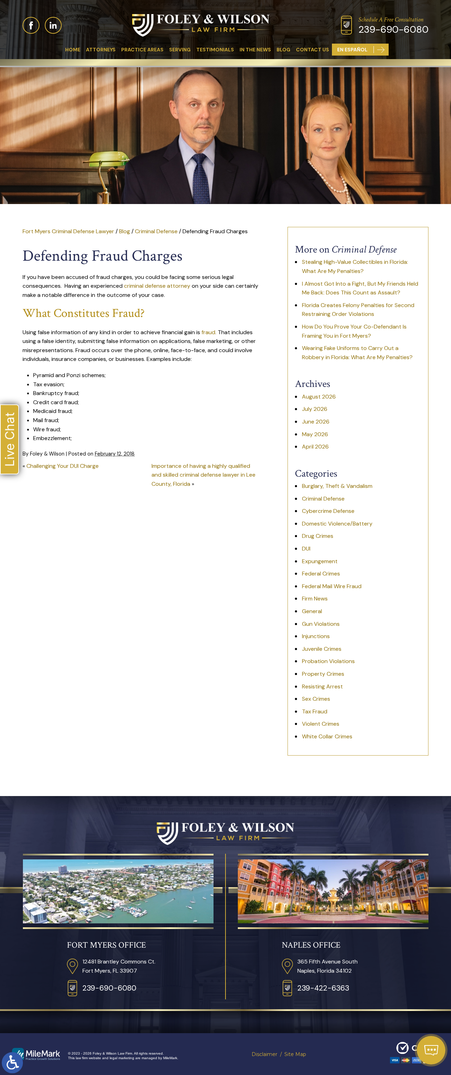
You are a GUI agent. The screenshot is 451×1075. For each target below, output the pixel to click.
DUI (306, 548)
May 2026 (315, 434)
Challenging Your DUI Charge (62, 466)
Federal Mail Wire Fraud (332, 586)
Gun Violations (321, 624)
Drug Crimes (317, 536)
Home (72, 49)
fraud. (209, 332)
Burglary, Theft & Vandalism (337, 486)
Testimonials (215, 49)
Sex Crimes (316, 698)
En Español (352, 49)
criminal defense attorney (157, 286)
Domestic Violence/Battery (337, 523)
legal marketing (122, 1058)
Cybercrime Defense (328, 511)
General (312, 611)
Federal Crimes (321, 573)
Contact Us (312, 49)
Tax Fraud (314, 711)
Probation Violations (328, 661)
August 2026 (319, 396)
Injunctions (316, 636)
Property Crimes (323, 674)
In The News (255, 49)
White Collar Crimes (327, 736)
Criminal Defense (156, 231)
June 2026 (315, 421)
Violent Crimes (320, 723)
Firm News (315, 598)
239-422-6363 (323, 988)
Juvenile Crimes (321, 649)
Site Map (295, 1054)
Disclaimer (264, 1054)
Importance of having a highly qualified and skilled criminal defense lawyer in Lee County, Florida (203, 475)
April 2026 (315, 446)
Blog (283, 49)
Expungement (320, 561)
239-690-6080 (393, 29)
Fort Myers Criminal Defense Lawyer (68, 231)
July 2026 (314, 409)
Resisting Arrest (322, 686)
